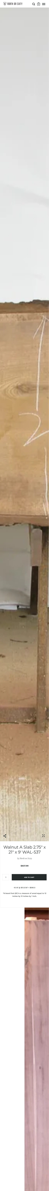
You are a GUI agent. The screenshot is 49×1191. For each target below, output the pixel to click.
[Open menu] (43, 4)
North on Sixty (26, 858)
